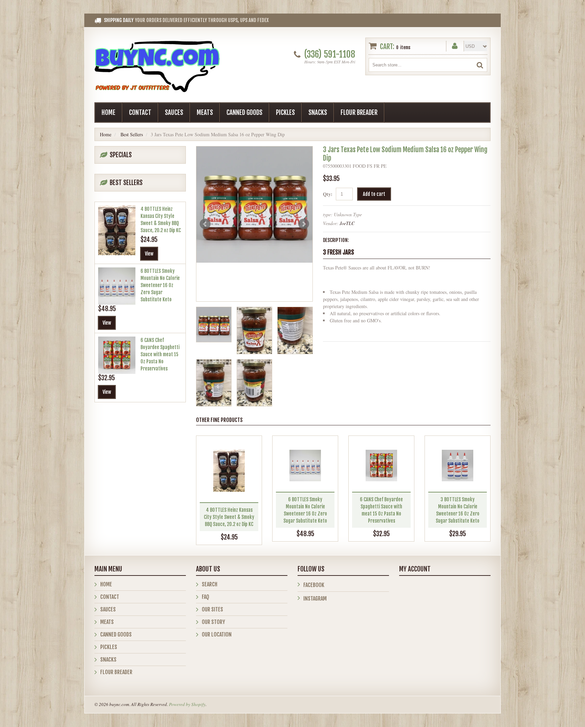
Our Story (213, 622)
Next (303, 224)
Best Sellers (132, 134)
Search (209, 584)
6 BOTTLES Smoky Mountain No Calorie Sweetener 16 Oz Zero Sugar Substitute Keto (160, 285)
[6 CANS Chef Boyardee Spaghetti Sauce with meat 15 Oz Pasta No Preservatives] (381, 465)
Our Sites (212, 609)
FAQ (205, 596)
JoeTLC (347, 223)
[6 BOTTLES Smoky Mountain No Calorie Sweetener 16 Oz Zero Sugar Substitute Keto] (305, 465)
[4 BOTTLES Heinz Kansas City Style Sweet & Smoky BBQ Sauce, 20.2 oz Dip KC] (229, 470)
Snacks (317, 112)
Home (108, 112)
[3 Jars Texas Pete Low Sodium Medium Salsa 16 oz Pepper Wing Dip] (254, 204)
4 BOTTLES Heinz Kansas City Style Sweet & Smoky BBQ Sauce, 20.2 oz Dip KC (229, 517)
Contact (140, 112)
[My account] (455, 44)
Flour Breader (359, 112)
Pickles (285, 112)
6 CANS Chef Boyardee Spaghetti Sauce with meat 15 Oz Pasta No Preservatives (159, 354)
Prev (205, 224)
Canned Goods (244, 112)
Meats (205, 112)
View (149, 254)
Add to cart (374, 194)
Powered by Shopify (187, 704)
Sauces (174, 112)
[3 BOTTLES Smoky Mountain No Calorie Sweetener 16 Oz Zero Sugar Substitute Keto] (457, 465)
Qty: (327, 194)
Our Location (217, 634)
